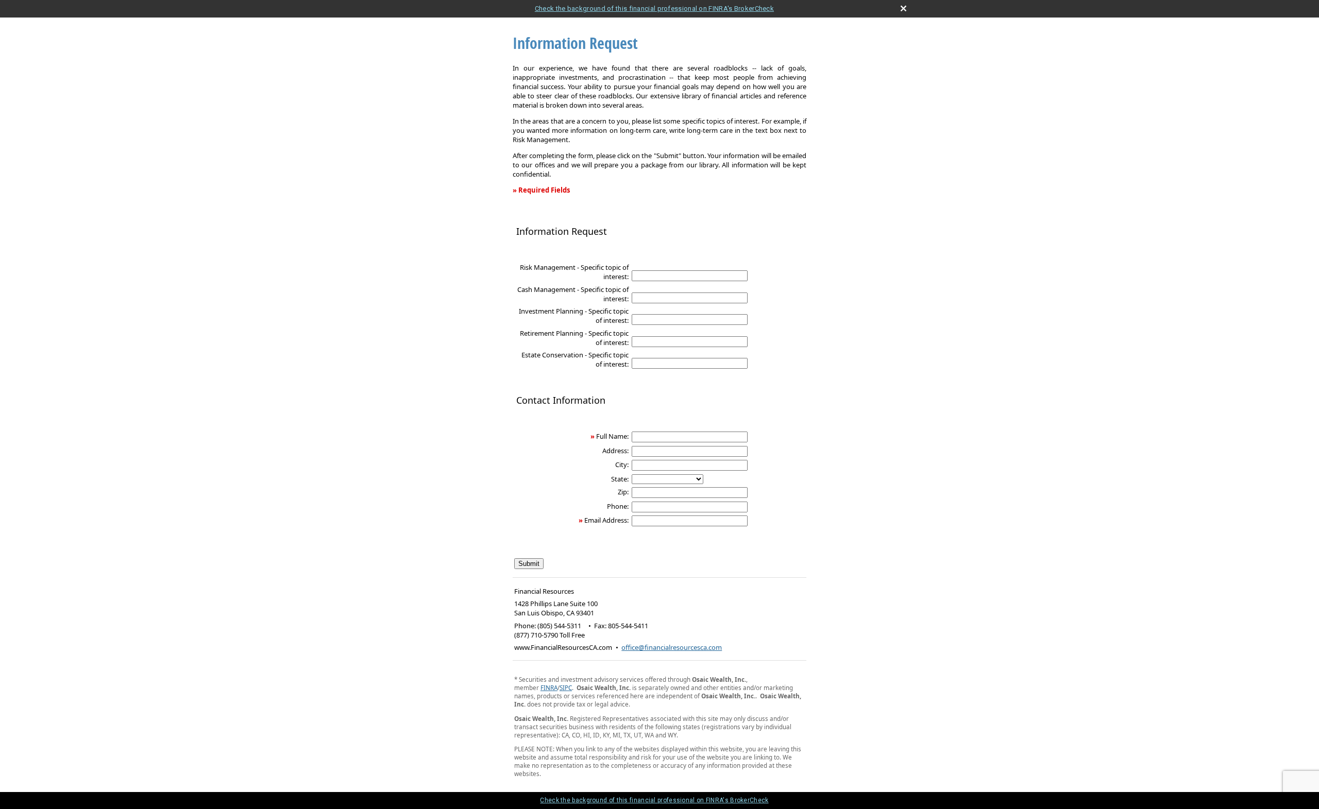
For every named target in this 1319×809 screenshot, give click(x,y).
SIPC (566, 687)
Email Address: (606, 520)
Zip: (623, 491)
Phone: (618, 506)
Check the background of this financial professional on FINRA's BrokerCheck (654, 8)
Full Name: (612, 436)
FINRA (548, 687)
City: (622, 464)
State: (620, 479)
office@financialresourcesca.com (671, 647)
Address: (615, 450)
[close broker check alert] (903, 8)
